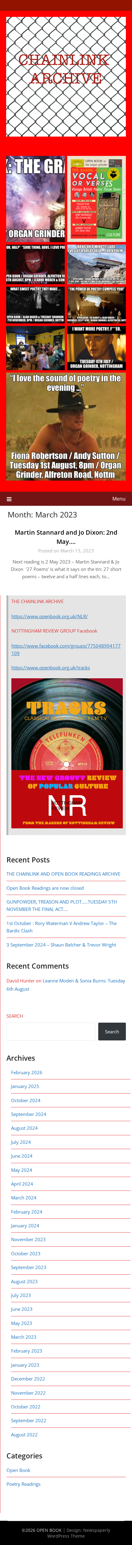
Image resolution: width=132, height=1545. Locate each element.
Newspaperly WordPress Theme (78, 1533)
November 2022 (28, 1393)
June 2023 (22, 1309)
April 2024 (22, 1184)
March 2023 (24, 1337)
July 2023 (21, 1295)
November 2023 (28, 1239)
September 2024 (28, 1114)
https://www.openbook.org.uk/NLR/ (49, 616)
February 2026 (26, 1072)
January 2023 (25, 1365)
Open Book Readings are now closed (45, 888)
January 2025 (25, 1086)
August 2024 (24, 1128)
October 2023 (26, 1253)
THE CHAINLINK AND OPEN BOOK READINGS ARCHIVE (63, 874)
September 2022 (28, 1420)
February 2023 (26, 1351)
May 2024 (21, 1170)
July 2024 (21, 1142)
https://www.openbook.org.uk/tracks (50, 667)
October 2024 (26, 1100)
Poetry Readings (23, 1484)
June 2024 (22, 1156)
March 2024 (24, 1198)
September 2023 (28, 1267)
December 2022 (28, 1379)
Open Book (18, 1470)
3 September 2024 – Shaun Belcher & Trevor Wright (61, 945)
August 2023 (24, 1281)
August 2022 (24, 1434)
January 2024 (25, 1225)
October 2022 (26, 1407)
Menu (119, 498)
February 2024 (26, 1212)
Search (14, 1016)
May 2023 (21, 1323)
